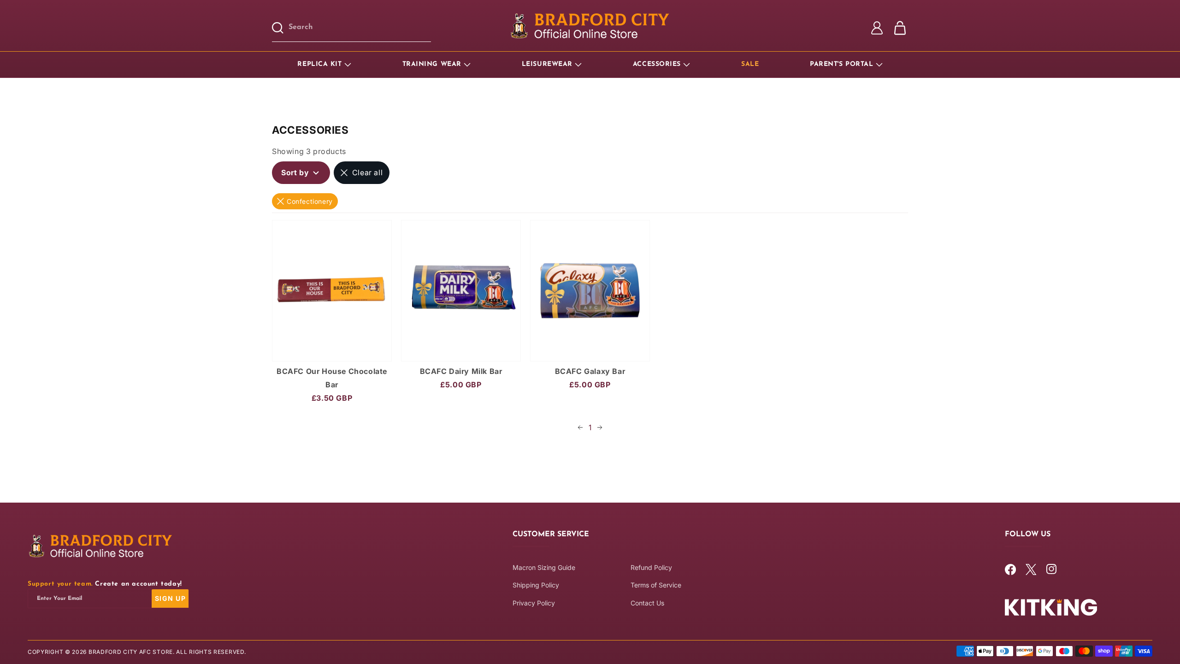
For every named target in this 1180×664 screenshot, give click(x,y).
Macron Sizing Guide (544, 567)
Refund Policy (651, 567)
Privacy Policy (534, 603)
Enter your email (59, 598)
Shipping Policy (536, 585)
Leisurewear (547, 64)
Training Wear (431, 64)
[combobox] (360, 28)
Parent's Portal (841, 64)
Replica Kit (319, 64)
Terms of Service (656, 585)
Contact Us (647, 603)
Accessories (657, 64)
